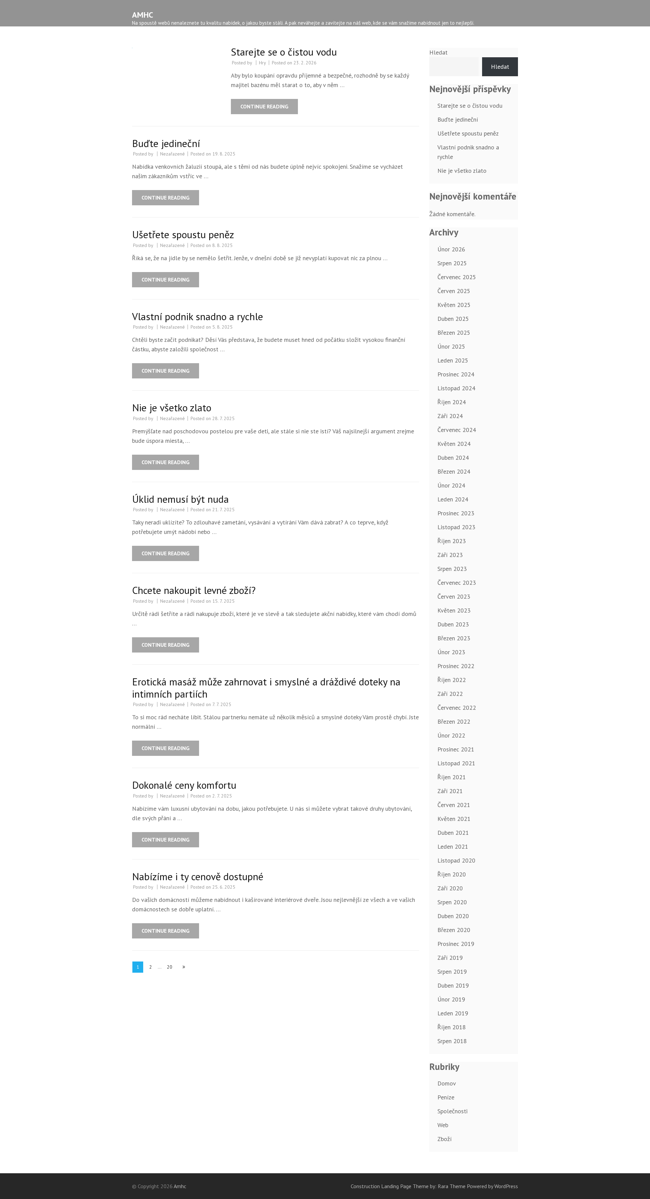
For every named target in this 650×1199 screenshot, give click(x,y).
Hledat (438, 52)
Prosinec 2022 (455, 666)
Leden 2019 (452, 1013)
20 (171, 967)
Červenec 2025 (456, 277)
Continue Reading (264, 106)
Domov (446, 1083)
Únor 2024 (451, 485)
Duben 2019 (453, 985)
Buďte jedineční (166, 143)
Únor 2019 (451, 999)
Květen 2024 (454, 444)
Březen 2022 (453, 721)
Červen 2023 (453, 596)
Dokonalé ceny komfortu (184, 784)
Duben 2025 (453, 319)
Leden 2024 (452, 499)
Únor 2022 (451, 735)
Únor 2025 (451, 346)
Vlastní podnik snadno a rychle (197, 316)
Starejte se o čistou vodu (284, 51)
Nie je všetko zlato (171, 407)
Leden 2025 (452, 360)
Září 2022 (450, 694)
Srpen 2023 (452, 569)
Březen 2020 (453, 930)
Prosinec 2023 (455, 513)
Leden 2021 (452, 846)
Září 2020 (450, 888)
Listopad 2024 (456, 388)
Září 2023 (450, 555)
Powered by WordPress (492, 1186)
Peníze (445, 1097)
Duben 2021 (453, 832)
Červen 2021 (453, 805)
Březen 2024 (453, 471)
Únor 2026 (451, 249)
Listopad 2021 (456, 763)
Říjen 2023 (451, 541)
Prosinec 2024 (455, 374)
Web (442, 1125)
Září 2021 (450, 791)
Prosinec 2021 (455, 749)
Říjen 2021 (451, 777)
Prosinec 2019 (455, 944)
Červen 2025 (453, 291)
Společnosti (452, 1111)
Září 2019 (450, 958)
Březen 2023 (453, 638)
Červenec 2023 (456, 582)
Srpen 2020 (452, 902)
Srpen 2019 (452, 971)
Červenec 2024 (456, 430)
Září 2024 (450, 416)
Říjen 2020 (451, 874)
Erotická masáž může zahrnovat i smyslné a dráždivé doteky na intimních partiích (266, 687)
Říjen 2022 (451, 680)
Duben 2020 (453, 916)
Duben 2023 (453, 624)
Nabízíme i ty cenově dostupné (197, 876)
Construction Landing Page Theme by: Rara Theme (408, 1186)
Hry (262, 63)
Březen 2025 (453, 332)
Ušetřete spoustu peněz (183, 234)
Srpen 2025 (452, 263)
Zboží (444, 1139)
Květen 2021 (454, 819)
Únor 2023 (451, 652)
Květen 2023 (454, 610)
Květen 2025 (454, 305)
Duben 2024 (453, 457)
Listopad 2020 (456, 860)
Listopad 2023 (456, 527)
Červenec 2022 (456, 707)
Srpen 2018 (452, 1041)
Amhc (142, 14)
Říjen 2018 (451, 1027)
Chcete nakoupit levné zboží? (194, 590)
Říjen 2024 (451, 402)
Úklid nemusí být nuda (180, 498)
